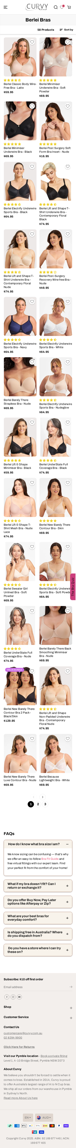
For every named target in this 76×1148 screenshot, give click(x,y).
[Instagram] (13, 997)
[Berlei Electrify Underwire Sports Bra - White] (55, 316)
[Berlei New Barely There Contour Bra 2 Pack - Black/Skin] (20, 685)
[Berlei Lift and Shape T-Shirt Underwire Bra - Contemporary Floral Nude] (20, 248)
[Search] (55, 7)
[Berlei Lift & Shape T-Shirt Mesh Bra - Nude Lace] (20, 497)
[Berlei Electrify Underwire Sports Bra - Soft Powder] (55, 561)
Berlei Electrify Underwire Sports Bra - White (55, 345)
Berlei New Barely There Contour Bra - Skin (54, 526)
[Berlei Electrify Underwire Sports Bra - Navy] (20, 316)
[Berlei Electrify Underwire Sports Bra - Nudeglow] (55, 376)
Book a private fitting (54, 1055)
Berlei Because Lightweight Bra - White (54, 778)
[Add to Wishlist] (32, 42)
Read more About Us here (21, 1098)
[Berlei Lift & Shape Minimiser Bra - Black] (20, 437)
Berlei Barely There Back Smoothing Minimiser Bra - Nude (55, 652)
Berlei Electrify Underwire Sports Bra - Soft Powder (55, 590)
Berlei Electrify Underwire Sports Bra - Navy (20, 345)
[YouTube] (19, 997)
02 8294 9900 (13, 1037)
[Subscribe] (71, 987)
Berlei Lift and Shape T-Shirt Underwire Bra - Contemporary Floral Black (54, 214)
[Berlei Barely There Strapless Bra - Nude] (20, 376)
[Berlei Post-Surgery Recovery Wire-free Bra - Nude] (55, 248)
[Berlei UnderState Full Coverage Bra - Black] (55, 437)
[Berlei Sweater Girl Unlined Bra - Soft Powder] (20, 561)
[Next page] (43, 797)
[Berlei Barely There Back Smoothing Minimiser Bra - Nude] (55, 625)
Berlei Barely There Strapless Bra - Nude (17, 401)
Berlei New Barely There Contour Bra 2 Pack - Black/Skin (19, 712)
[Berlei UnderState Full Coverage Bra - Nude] (20, 625)
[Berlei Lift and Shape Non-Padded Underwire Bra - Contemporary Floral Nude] (55, 685)
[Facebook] (7, 997)
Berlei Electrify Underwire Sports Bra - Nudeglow (55, 405)
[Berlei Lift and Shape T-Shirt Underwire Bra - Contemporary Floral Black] (55, 181)
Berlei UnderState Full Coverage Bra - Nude (18, 654)
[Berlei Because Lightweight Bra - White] (55, 753)
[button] (6, 7)
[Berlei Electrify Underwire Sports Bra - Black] (20, 181)
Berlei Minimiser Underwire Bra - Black (18, 149)
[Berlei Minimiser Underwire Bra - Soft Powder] (55, 56)
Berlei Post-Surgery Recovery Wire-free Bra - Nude (55, 279)
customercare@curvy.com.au (23, 1033)
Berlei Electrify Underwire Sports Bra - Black (20, 210)
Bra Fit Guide (49, 858)
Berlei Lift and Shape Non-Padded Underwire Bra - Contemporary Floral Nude (54, 718)
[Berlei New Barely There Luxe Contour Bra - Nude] (20, 753)
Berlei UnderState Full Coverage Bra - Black (53, 466)
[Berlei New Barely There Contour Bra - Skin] (55, 497)
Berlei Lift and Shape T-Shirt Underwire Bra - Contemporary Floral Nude (19, 281)
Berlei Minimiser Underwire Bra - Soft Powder (52, 87)
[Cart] (69, 7)
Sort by (68, 29)
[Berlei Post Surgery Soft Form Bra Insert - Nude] (55, 120)
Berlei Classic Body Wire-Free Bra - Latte (20, 85)
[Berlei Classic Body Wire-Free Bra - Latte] (20, 56)
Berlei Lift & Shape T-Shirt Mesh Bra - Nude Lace (18, 528)
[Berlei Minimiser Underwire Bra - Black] (20, 120)
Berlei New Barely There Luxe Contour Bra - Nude (20, 778)
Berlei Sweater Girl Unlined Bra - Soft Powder (15, 592)
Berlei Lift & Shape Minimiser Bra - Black (17, 466)
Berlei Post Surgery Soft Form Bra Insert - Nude (55, 149)
